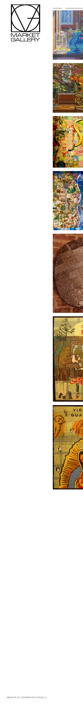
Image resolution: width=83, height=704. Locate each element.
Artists (10, 49)
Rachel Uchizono (19, 127)
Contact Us (13, 134)
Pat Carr (13, 61)
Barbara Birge (17, 53)
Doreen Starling (18, 119)
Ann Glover (15, 72)
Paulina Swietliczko (20, 123)
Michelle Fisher (17, 65)
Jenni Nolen (16, 92)
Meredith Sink (17, 111)
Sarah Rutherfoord (19, 99)
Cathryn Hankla (18, 76)
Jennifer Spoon (17, 115)
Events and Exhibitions (20, 130)
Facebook (12, 142)
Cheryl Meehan (18, 88)
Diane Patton (16, 96)
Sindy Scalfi (15, 107)
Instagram (12, 146)
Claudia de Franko (19, 69)
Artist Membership (17, 138)
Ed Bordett (15, 57)
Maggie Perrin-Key (19, 103)
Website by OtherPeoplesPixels (27, 697)
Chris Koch (15, 80)
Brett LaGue (16, 84)
